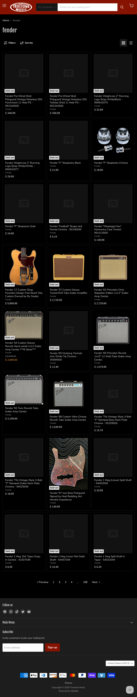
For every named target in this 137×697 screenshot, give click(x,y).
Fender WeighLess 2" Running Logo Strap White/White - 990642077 (22, 166)
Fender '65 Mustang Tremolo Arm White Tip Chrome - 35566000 (66, 356)
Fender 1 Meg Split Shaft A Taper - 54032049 (109, 558)
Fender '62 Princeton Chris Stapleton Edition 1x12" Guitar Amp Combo (111, 293)
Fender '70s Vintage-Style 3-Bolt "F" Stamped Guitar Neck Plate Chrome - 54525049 (23, 483)
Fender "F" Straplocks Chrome (111, 162)
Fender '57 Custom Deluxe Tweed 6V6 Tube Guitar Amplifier (68, 291)
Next (95, 582)
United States (118, 663)
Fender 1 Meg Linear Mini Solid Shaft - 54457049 (67, 558)
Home (6, 20)
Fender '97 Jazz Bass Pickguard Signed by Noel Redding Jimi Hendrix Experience (67, 496)
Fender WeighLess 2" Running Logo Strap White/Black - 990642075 (111, 99)
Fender (8, 109)
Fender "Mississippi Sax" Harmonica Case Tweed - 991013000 (108, 229)
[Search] (121, 7)
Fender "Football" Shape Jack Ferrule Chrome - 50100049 (66, 228)
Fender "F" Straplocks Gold (20, 226)
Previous (43, 582)
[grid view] (123, 43)
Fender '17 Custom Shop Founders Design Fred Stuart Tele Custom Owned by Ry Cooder (23, 293)
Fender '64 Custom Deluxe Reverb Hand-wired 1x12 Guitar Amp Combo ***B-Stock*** (23, 346)
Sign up (52, 647)
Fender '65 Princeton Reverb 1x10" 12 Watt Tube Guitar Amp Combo (112, 356)
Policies (68, 682)
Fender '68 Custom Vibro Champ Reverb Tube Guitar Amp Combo (68, 418)
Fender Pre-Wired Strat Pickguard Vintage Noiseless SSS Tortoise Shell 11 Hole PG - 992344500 (68, 101)
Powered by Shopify (68, 690)
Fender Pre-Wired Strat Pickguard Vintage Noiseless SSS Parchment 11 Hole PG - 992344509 (23, 101)
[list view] (130, 43)
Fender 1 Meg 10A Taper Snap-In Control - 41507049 (23, 558)
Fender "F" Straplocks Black (65, 162)
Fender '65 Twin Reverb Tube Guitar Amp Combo (21, 409)
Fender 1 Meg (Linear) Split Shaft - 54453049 (112, 481)
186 (85, 582)
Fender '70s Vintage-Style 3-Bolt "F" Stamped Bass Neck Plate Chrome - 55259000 (112, 420)
